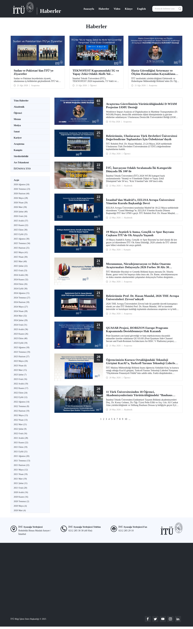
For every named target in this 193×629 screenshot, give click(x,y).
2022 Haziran (21, 411)
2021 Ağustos (21, 456)
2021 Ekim (20, 447)
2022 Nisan (21, 420)
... (129, 419)
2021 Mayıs (21, 470)
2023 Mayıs (21, 361)
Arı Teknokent (21, 162)
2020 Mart (20, 510)
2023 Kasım (21, 334)
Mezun (17, 119)
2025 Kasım (21, 225)
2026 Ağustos (21, 184)
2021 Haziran (21, 465)
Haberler (104, 8)
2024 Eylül (20, 288)
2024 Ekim (20, 284)
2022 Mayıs (21, 415)
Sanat (17, 131)
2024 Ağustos (21, 293)
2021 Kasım (21, 442)
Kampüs (18, 150)
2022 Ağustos (21, 402)
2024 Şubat (21, 320)
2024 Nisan (21, 311)
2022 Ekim (20, 393)
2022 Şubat (20, 429)
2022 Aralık (21, 384)
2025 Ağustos (21, 239)
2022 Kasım (21, 388)
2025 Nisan (21, 257)
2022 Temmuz (21, 406)
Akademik (19, 106)
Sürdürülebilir (21, 156)
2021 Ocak (20, 488)
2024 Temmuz (22, 298)
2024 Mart (20, 316)
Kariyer (18, 137)
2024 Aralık (21, 275)
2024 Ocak (20, 325)
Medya (17, 125)
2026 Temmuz (22, 189)
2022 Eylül (20, 397)
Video (117, 8)
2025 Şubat (21, 266)
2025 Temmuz (22, 243)
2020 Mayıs (20, 506)
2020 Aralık (21, 492)
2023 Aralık (21, 329)
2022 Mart (20, 424)
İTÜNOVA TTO (22, 168)
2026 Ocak (20, 216)
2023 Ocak (20, 379)
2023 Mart (20, 370)
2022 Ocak (20, 433)
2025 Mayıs (21, 252)
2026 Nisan (21, 202)
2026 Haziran (21, 193)
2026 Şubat (21, 212)
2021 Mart (20, 479)
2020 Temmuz (21, 501)
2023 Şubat (20, 375)
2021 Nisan (21, 474)
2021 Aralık (21, 438)
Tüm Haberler (21, 100)
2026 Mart (20, 207)
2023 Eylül (20, 343)
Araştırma (19, 144)
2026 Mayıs (21, 198)
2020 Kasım (21, 497)
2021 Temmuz (22, 461)
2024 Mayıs (21, 307)
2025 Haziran (21, 248)
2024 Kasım (21, 279)
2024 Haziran (21, 302)
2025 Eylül (20, 234)
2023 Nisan (20, 365)
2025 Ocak (20, 270)
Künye (129, 8)
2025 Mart (20, 261)
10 (126, 419)
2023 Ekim (20, 338)
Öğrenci (18, 113)
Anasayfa (88, 8)
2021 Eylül (20, 451)
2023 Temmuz (22, 352)
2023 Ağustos (21, 347)
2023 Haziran (21, 356)
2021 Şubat (20, 483)
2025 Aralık (21, 221)
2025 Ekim (20, 230)
